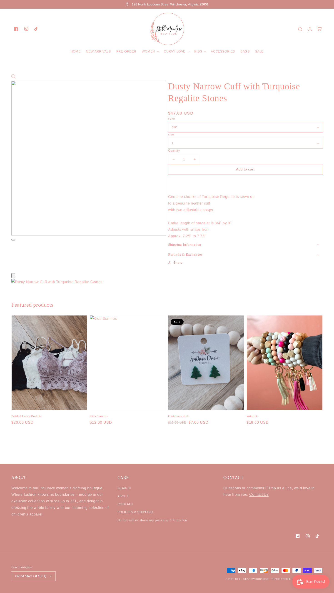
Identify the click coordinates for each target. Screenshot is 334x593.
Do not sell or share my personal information (152, 520)
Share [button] (178, 262)
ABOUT (123, 496)
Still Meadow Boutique (252, 579)
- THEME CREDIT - (281, 579)
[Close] (13, 275)
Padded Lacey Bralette (26, 416)
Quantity (174, 150)
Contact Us (259, 494)
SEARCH (124, 488)
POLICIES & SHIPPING (135, 512)
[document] (167, 282)
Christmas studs (178, 416)
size (171, 134)
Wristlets (252, 416)
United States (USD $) (30, 576)
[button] (150, 51)
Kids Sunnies (98, 416)
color (171, 118)
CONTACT (125, 504)
